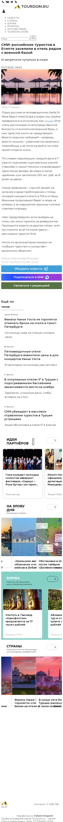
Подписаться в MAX (29, 277)
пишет (49, 120)
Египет (35, 261)
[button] (50, 440)
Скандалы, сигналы (19, 261)
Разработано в (35, 816)
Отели (4, 261)
